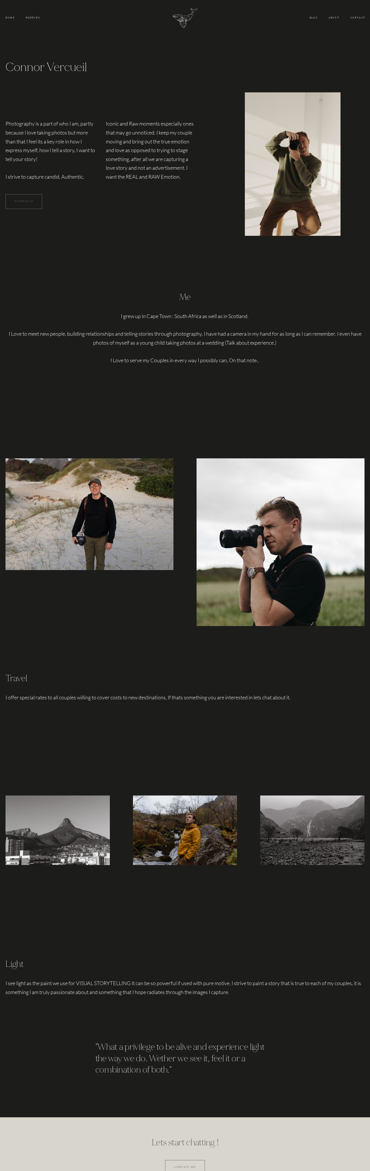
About (334, 17)
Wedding (33, 17)
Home (9, 17)
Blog (313, 17)
